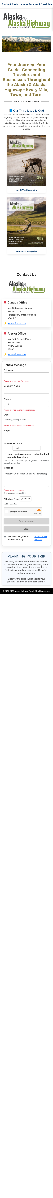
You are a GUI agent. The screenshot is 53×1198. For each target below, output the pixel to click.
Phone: (7, 399)
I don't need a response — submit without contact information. (28, 455)
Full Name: (9, 370)
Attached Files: (11, 499)
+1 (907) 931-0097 (17, 354)
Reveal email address (40, 538)
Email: (7, 414)
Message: (9, 467)
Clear (26, 529)
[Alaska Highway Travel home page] (26, 286)
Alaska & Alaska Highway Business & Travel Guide (26, 4)
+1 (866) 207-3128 (17, 323)
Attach (26, 499)
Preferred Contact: (13, 443)
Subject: (8, 430)
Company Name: (12, 386)
